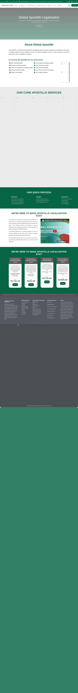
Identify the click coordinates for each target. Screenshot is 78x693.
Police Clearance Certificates (52, 306)
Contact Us (60, 5)
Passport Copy (35, 304)
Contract (34, 307)
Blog (55, 5)
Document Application (41, 5)
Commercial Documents (37, 308)
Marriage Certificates (50, 304)
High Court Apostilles (39, 300)
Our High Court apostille (30, 265)
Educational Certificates (51, 311)
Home (16, 5)
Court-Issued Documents (37, 313)
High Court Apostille (31, 5)
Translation (49, 5)
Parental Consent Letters (37, 310)
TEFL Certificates (35, 314)
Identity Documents (36, 305)
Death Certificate (50, 315)
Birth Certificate (49, 302)
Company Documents (50, 313)
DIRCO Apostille (22, 5)
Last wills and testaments (37, 311)
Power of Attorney (36, 301)
